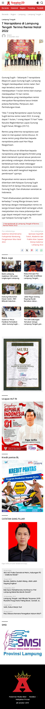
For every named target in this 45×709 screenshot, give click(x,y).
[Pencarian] (41, 3)
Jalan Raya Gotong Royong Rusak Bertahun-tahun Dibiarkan (32, 299)
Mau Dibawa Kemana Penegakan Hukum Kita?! (22, 613)
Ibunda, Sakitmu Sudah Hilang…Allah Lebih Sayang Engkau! (20, 582)
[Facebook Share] (22, 250)
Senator (9, 35)
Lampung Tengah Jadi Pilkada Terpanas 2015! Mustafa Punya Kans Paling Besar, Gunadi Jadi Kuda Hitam (22, 599)
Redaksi (32, 697)
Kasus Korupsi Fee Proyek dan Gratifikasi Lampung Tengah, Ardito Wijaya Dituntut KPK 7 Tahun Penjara (33, 276)
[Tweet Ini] (27, 250)
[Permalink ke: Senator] (4, 36)
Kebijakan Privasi (23, 699)
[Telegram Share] (36, 250)
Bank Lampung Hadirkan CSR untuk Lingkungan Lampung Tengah (10, 276)
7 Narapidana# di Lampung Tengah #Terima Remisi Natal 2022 (21, 224)
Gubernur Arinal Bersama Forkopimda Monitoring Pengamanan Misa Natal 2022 (11, 236)
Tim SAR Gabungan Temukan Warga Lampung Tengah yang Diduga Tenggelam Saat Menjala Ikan (33, 322)
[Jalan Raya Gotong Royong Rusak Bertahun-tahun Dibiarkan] (33, 289)
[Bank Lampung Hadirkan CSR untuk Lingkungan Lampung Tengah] (11, 266)
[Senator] (15, 3)
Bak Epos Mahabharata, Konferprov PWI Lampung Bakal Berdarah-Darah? (20, 591)
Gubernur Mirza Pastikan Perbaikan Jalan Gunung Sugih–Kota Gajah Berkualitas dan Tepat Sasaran (11, 322)
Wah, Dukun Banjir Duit (13, 607)
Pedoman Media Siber (18, 697)
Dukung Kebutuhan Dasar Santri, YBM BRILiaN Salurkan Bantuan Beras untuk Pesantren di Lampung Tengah (11, 299)
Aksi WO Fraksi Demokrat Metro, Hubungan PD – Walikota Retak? (22, 574)
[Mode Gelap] (37, 3)
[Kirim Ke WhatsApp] (41, 250)
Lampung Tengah (8, 19)
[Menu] (3, 3)
